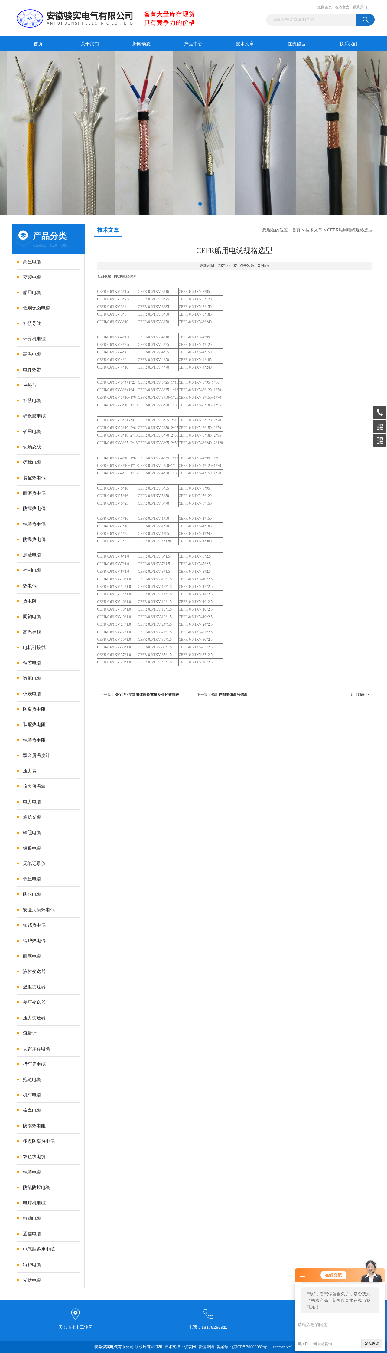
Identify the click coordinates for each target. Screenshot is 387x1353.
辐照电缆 (32, 832)
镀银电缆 (32, 848)
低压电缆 (32, 878)
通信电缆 (32, 1233)
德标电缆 (32, 462)
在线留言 (342, 7)
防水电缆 (32, 894)
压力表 (30, 770)
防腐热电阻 (34, 1125)
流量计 (30, 1033)
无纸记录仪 (34, 863)
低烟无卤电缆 (36, 308)
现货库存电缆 (36, 1048)
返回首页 (324, 7)
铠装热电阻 (34, 740)
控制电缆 (32, 570)
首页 (38, 43)
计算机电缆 (34, 338)
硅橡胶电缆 (34, 416)
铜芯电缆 (32, 662)
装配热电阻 (34, 724)
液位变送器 (34, 971)
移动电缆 (32, 1218)
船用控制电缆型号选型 (229, 695)
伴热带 (30, 385)
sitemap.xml (283, 1347)
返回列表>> (359, 695)
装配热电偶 (34, 477)
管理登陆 (206, 1347)
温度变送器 (34, 986)
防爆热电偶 (34, 539)
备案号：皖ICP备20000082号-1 (243, 1347)
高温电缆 (32, 354)
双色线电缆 (34, 1156)
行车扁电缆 (34, 1064)
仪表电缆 (32, 693)
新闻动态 (141, 43)
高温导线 (32, 632)
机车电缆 (32, 1095)
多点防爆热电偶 (39, 1141)
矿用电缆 (32, 431)
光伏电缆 (32, 1280)
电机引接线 (34, 647)
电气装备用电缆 (39, 1249)
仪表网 (190, 1347)
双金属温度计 (36, 755)
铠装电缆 (32, 1172)
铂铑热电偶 (34, 925)
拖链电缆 (32, 1079)
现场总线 (32, 446)
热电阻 (30, 601)
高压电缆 (32, 261)
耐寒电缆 (32, 956)
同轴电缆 (32, 616)
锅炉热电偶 (34, 940)
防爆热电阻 (34, 709)
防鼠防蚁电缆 (36, 1187)
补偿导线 (32, 323)
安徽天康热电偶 (39, 909)
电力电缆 (32, 801)
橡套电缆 (32, 1110)
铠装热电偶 (34, 524)
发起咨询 (372, 1344)
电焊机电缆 (34, 1203)
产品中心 (193, 43)
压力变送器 (34, 1017)
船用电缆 (32, 292)
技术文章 (245, 43)
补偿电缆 (32, 400)
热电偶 (30, 585)
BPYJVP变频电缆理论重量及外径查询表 (147, 695)
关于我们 (90, 43)
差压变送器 (34, 1002)
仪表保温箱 (34, 786)
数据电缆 (32, 678)
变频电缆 (32, 277)
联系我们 (360, 7)
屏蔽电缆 (32, 554)
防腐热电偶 (34, 508)
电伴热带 (32, 369)
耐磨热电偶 (34, 493)
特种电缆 (32, 1264)
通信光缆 (32, 817)
